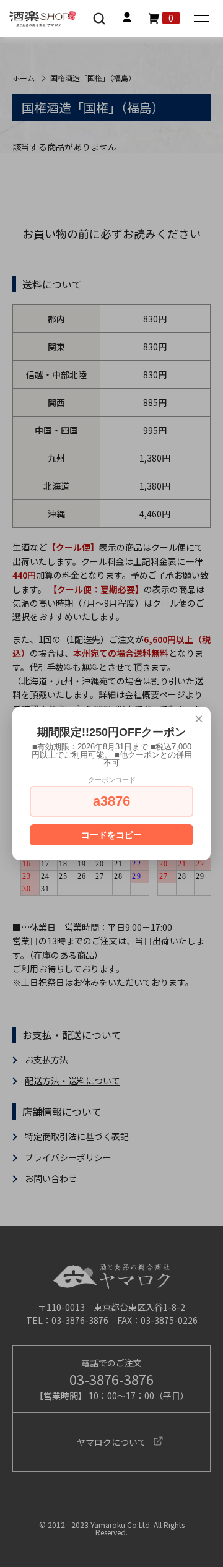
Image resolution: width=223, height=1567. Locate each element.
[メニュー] (203, 19)
